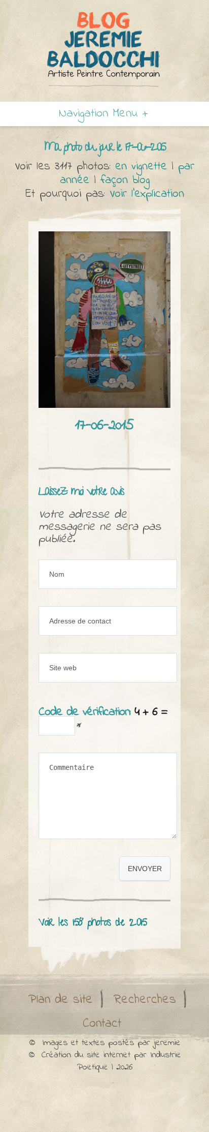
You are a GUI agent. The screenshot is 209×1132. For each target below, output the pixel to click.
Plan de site (60, 1000)
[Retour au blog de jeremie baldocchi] (104, 49)
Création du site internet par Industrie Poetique (111, 1061)
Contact (102, 1024)
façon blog (125, 180)
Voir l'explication (147, 194)
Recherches (145, 1000)
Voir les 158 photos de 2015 (93, 923)
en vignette (141, 166)
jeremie (167, 1043)
